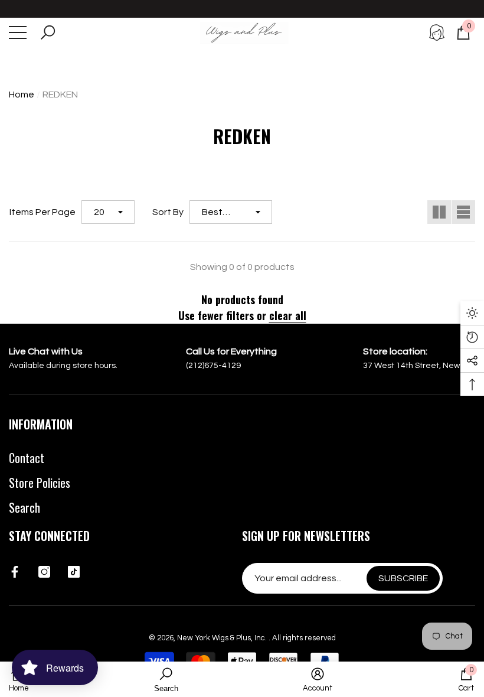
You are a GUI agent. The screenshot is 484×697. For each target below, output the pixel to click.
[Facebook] (15, 572)
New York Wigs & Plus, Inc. (223, 638)
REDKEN (60, 94)
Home (21, 94)
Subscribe (403, 578)
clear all (287, 315)
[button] (48, 32)
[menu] (18, 32)
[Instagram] (44, 572)
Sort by (168, 212)
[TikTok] (74, 572)
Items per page (42, 212)
